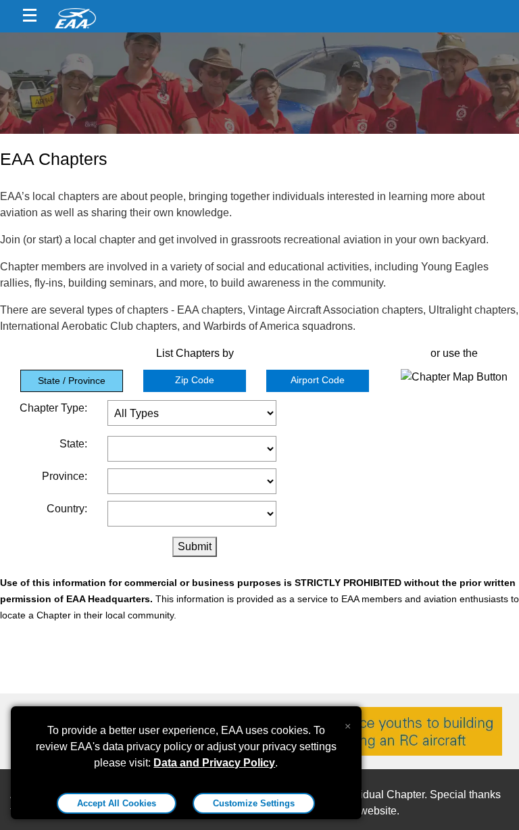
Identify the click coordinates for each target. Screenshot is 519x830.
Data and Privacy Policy (214, 762)
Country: (67, 508)
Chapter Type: (53, 408)
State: (73, 443)
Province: (64, 476)
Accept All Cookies (116, 803)
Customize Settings (254, 803)
